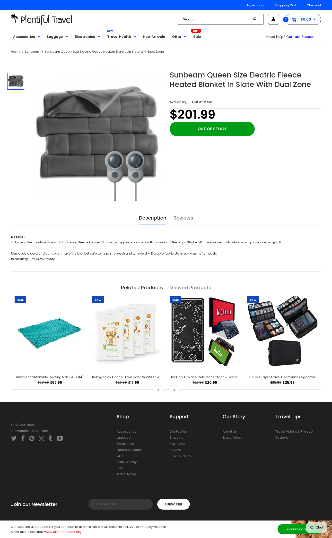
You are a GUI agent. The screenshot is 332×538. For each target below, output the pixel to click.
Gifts (120, 455)
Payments (177, 443)
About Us (230, 431)
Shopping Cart (285, 5)
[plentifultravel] (41, 24)
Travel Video (233, 437)
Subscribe (174, 504)
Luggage (124, 437)
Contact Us (178, 431)
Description (152, 217)
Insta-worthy (127, 462)
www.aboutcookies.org (62, 531)
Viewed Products (190, 287)
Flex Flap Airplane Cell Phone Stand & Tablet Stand (209, 377)
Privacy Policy (180, 455)
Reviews (183, 217)
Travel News (126, 474)
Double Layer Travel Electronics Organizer (282, 377)
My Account (256, 5)
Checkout (314, 5)
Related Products (142, 287)
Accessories (126, 431)
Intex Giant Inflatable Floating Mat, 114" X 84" (49, 377)
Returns (176, 449)
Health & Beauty (129, 449)
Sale (120, 468)
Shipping (176, 437)
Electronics (125, 443)
